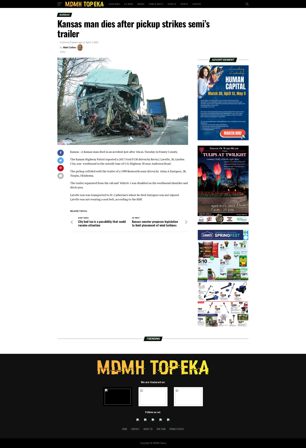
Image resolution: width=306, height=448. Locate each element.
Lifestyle (196, 4)
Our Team (161, 429)
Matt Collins (69, 47)
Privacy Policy (176, 429)
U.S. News (128, 4)
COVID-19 (172, 4)
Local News (114, 4)
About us (148, 429)
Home (124, 429)
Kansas (140, 4)
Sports (184, 4)
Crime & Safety (156, 4)
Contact (135, 429)
